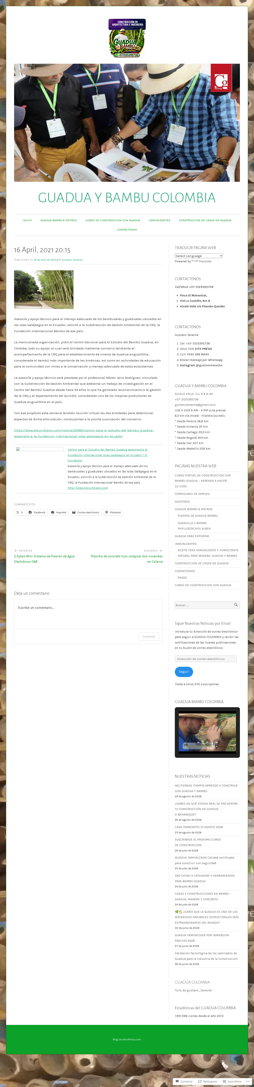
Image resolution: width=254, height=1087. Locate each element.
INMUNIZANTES (159, 220)
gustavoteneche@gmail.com (195, 405)
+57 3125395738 (186, 399)
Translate (205, 261)
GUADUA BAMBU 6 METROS (58, 220)
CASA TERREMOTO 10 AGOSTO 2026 (199, 827)
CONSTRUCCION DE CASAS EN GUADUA (205, 220)
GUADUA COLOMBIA (192, 982)
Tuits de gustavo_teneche (193, 990)
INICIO (27, 220)
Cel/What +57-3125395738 (194, 287)
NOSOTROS (182, 501)
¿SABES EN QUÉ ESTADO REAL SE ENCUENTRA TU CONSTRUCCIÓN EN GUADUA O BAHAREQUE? (206, 809)
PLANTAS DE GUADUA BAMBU (198, 516)
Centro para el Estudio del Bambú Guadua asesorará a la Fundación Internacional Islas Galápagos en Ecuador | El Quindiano (107, 455)
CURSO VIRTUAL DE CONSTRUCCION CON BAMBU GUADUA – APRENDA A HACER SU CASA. (203, 481)
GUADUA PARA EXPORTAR (192, 536)
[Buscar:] (207, 605)
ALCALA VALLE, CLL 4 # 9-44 (194, 394)
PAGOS (182, 577)
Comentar (148, 636)
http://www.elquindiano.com (88, 488)
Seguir (184, 671)
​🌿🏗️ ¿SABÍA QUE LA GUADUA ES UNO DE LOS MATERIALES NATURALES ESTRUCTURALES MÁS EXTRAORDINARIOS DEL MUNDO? (207, 917)
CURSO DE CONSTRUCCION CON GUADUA (113, 220)
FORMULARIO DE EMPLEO (192, 494)
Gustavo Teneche (72, 260)
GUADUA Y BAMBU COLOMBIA (127, 197)
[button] (198, 742)
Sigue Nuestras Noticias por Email (203, 623)
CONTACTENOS (127, 229)
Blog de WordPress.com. (127, 1039)
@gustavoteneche (209, 365)
